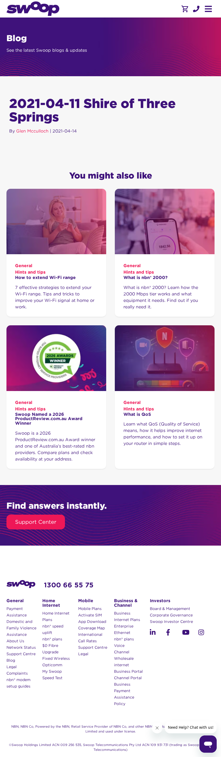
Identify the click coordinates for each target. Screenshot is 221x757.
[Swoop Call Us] (195, 9)
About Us (15, 641)
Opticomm (52, 665)
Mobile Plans (90, 608)
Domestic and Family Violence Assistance (21, 628)
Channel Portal (128, 678)
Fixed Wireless (56, 658)
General (23, 265)
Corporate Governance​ (171, 615)
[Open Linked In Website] (158, 633)
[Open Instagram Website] (206, 633)
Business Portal (128, 671)
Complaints (17, 673)
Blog (10, 660)
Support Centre (21, 654)
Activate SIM (90, 615)
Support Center (35, 522)
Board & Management (170, 608)
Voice (119, 645)
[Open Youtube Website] (190, 633)
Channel (121, 652)
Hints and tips (30, 272)
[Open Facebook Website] (174, 633)
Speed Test (52, 678)
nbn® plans (52, 639)
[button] (196, 9)
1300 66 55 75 (69, 585)
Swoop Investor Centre (171, 621)
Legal (11, 667)
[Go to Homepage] (32, 9)
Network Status (21, 647)
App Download (92, 621)
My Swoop (52, 671)
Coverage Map (91, 628)
